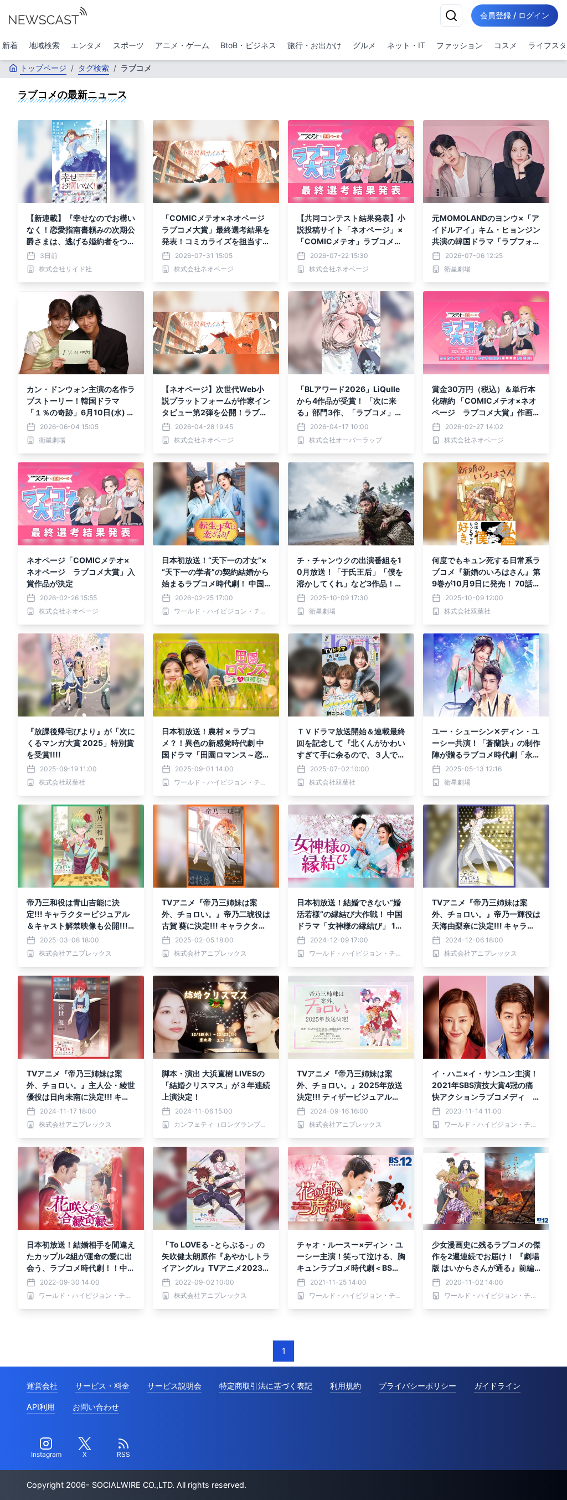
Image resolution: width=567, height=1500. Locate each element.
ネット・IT (406, 45)
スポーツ (128, 45)
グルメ (364, 45)
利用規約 (345, 1385)
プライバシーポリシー (417, 1385)
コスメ (505, 45)
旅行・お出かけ (314, 45)
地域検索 (44, 45)
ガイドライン (497, 1385)
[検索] (451, 15)
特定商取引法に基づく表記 (265, 1385)
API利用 (41, 1406)
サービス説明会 (174, 1385)
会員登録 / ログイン (514, 15)
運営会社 (42, 1385)
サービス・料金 (102, 1385)
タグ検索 (93, 68)
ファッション (459, 45)
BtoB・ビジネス (248, 45)
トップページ (43, 68)
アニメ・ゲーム (182, 45)
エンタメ (86, 45)
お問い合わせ (96, 1406)
